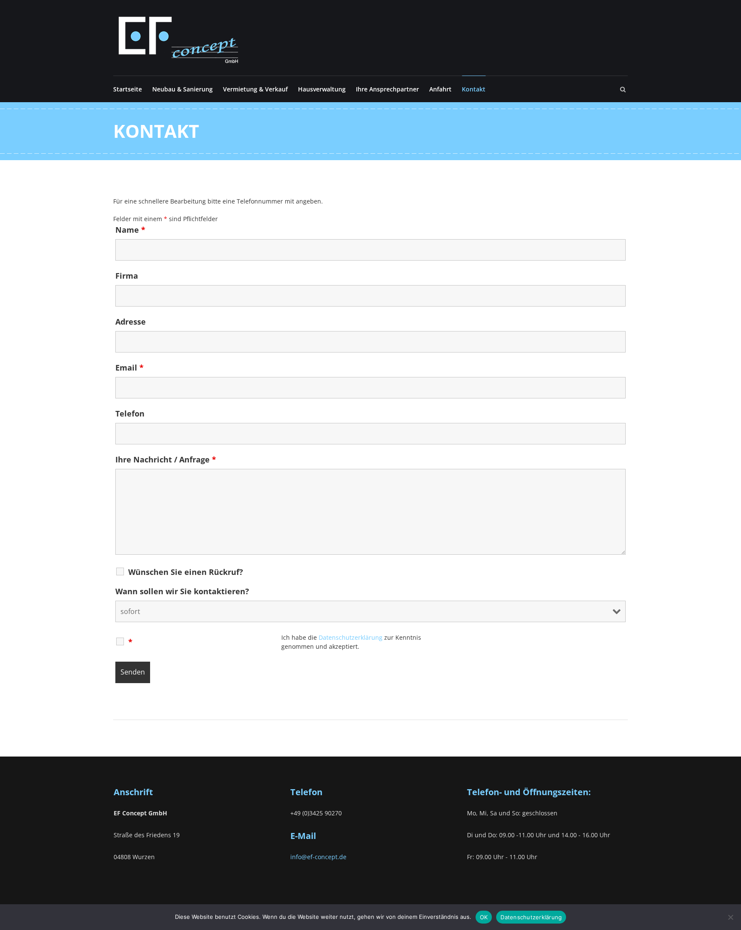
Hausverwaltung (322, 89)
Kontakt (473, 89)
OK (484, 917)
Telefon (130, 413)
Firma (126, 275)
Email (129, 367)
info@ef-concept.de (318, 857)
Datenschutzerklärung (531, 917)
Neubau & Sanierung (182, 89)
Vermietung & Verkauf (255, 89)
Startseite (127, 89)
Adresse (130, 321)
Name (130, 230)
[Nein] (730, 917)
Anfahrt (440, 89)
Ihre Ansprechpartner (387, 89)
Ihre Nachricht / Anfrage (165, 459)
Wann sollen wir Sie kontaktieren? (182, 591)
